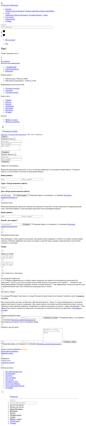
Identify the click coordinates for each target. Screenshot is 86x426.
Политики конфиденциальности (23, 320)
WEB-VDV (4, 134)
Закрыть (4, 136)
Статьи (12, 417)
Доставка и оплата (12, 88)
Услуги (12, 413)
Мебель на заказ (11, 120)
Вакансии (9, 71)
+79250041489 (10, 67)
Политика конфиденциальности (17, 134)
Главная (8, 100)
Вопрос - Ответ (42, 15)
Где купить (9, 17)
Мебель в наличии (12, 122)
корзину (25, 349)
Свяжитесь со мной (50, 318)
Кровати (21, 11)
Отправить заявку (70, 342)
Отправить (5, 152)
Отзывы (8, 21)
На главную (5, 61)
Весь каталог (10, 40)
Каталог (8, 9)
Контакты (24, 15)
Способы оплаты (11, 92)
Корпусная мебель (47, 11)
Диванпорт (9, 15)
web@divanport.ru (12, 69)
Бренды (17, 15)
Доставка (32, 15)
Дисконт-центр (15, 415)
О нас (7, 13)
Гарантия (8, 90)
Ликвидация (10, 19)
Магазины (9, 108)
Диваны (8, 11)
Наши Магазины (16, 409)
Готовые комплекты (32, 11)
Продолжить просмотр (9, 351)
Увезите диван (22, 195)
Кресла (14, 11)
